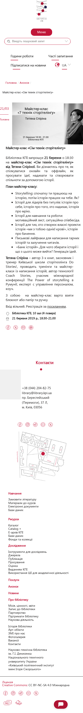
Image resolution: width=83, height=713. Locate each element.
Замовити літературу (22, 499)
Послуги (13, 580)
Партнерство (17, 613)
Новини (13, 593)
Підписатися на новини (28, 65)
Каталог (13, 525)
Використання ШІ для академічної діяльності (38, 573)
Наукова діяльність (21, 620)
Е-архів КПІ (15, 532)
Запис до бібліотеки (21, 609)
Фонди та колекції (20, 539)
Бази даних (15, 510)
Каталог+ (19, 49)
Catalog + (14, 529)
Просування (16, 562)
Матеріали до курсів (22, 503)
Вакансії (13, 640)
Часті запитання (60, 56)
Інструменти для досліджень (27, 552)
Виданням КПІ (17, 569)
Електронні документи (23, 506)
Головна (11, 82)
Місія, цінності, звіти (21, 606)
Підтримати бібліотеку (23, 616)
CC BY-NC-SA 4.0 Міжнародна (49, 685)
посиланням (56, 306)
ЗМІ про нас (16, 633)
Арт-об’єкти (16, 630)
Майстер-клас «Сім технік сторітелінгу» (36, 147)
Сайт (46, 49)
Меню (41, 32)
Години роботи (22, 56)
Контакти (14, 644)
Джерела (14, 555)
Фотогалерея (16, 637)
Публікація (15, 559)
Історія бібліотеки (20, 626)
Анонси (24, 82)
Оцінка (13, 566)
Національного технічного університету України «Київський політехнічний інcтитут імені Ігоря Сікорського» (31, 663)
